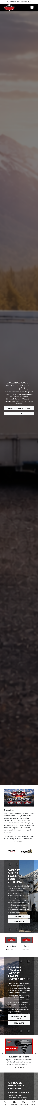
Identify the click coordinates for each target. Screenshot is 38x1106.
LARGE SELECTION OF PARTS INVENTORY (19, 2)
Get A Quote (19, 921)
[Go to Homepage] (9, 7)
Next (36, 1054)
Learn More (19, 917)
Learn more (16, 950)
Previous (2, 1054)
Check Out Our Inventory (19, 408)
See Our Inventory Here (19, 1017)
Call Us (19, 413)
